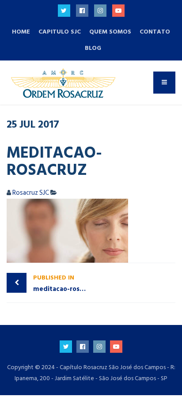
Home (21, 31)
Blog (93, 48)
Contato (155, 31)
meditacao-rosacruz (62, 283)
